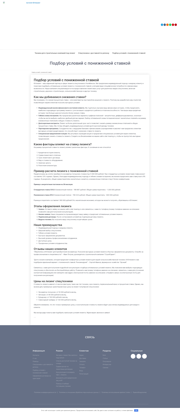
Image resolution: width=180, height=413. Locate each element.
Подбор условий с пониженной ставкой (128, 53)
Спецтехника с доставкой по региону (93, 53)
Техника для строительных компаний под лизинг (55, 53)
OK (136, 410)
